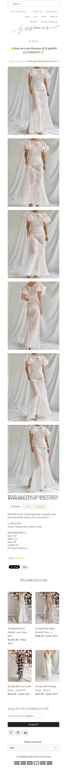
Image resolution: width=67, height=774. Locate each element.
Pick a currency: (34, 742)
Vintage (20, 558)
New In (54, 17)
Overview (15, 506)
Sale (27, 17)
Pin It (25, 567)
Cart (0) (37, 11)
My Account (19, 11)
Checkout (52, 11)
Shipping (40, 506)
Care (28, 506)
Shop (44, 17)
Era (35, 17)
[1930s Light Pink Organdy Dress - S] (33, 101)
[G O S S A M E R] (33, 28)
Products (21, 61)
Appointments (49, 22)
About (34, 22)
